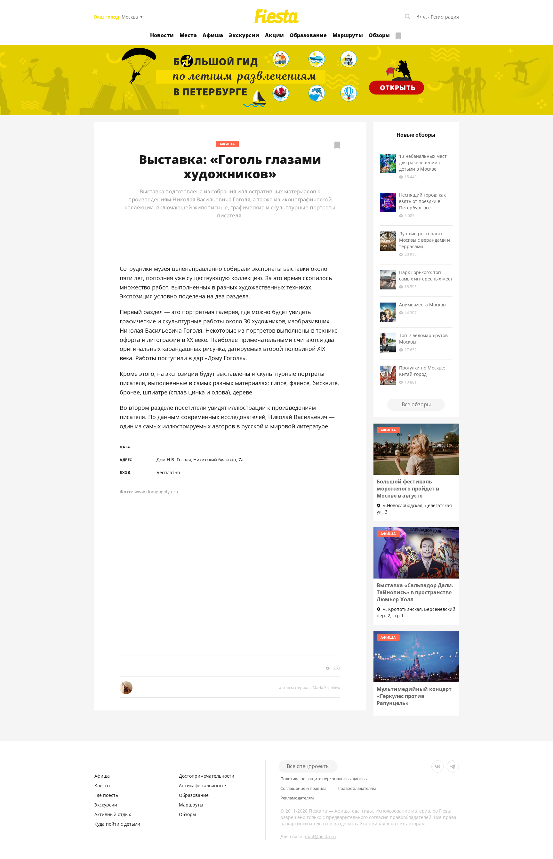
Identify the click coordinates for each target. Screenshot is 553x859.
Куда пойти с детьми (117, 824)
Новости (162, 35)
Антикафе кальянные (202, 785)
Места (188, 35)
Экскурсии (244, 35)
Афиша (213, 35)
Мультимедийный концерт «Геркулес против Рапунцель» (414, 696)
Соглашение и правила (303, 788)
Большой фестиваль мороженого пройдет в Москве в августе (408, 488)
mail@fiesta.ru (320, 836)
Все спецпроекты (308, 766)
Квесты (102, 785)
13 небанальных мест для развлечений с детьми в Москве (423, 162)
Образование (308, 35)
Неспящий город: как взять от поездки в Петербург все (422, 201)
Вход (421, 16)
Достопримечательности (206, 776)
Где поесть (106, 795)
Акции (274, 35)
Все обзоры (416, 404)
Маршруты (348, 35)
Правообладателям (357, 788)
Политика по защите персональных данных (324, 779)
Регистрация (445, 17)
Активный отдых (112, 814)
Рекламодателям (297, 798)
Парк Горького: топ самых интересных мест (426, 275)
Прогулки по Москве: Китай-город (422, 371)
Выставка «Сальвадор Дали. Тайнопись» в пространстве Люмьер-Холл (415, 592)
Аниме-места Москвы (422, 305)
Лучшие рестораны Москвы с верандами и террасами (424, 240)
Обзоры (379, 35)
